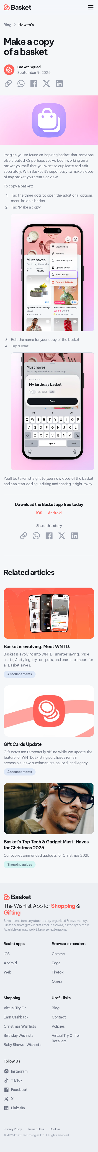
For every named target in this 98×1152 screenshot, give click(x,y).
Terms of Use (35, 1129)
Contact (59, 1017)
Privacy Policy (13, 1129)
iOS (7, 953)
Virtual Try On (15, 1008)
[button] (89, 7)
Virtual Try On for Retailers (66, 1038)
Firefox (57, 972)
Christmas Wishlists (20, 1026)
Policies (58, 1026)
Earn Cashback (16, 1017)
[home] (17, 7)
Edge (56, 963)
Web (7, 972)
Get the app (70, 7)
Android (10, 963)
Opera (57, 981)
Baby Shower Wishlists (22, 1044)
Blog (55, 1008)
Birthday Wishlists (18, 1035)
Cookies (55, 1129)
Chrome (58, 953)
